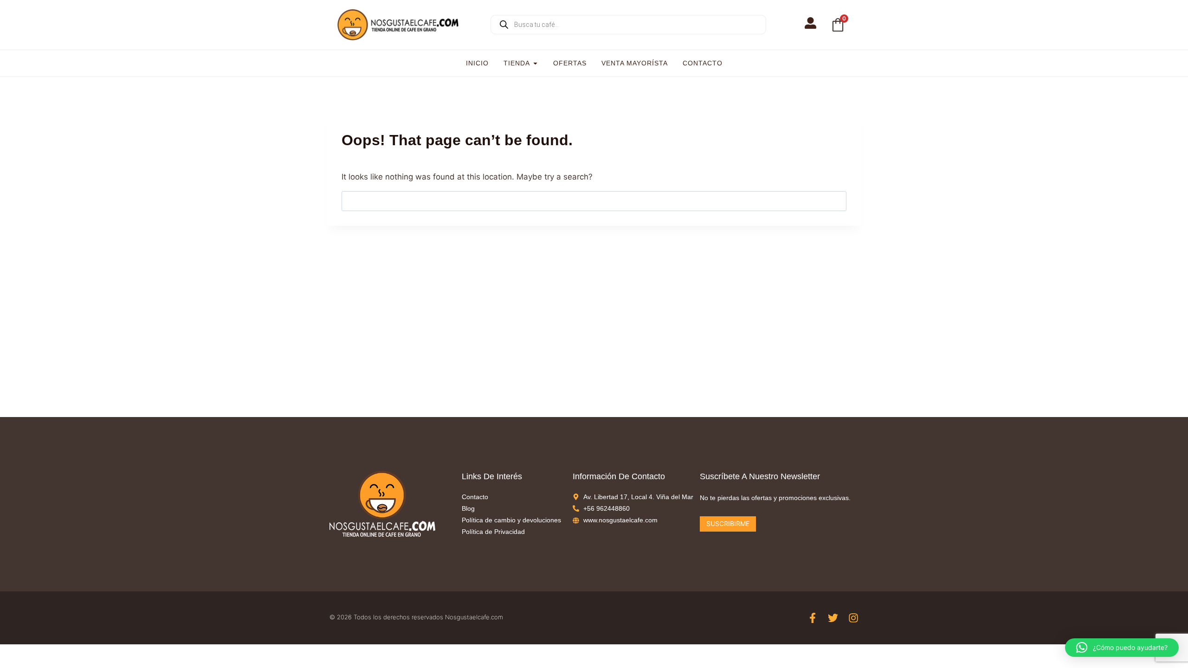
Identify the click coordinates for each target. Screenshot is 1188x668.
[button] (1122, 647)
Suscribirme (727, 523)
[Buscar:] (594, 201)
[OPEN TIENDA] (535, 63)
